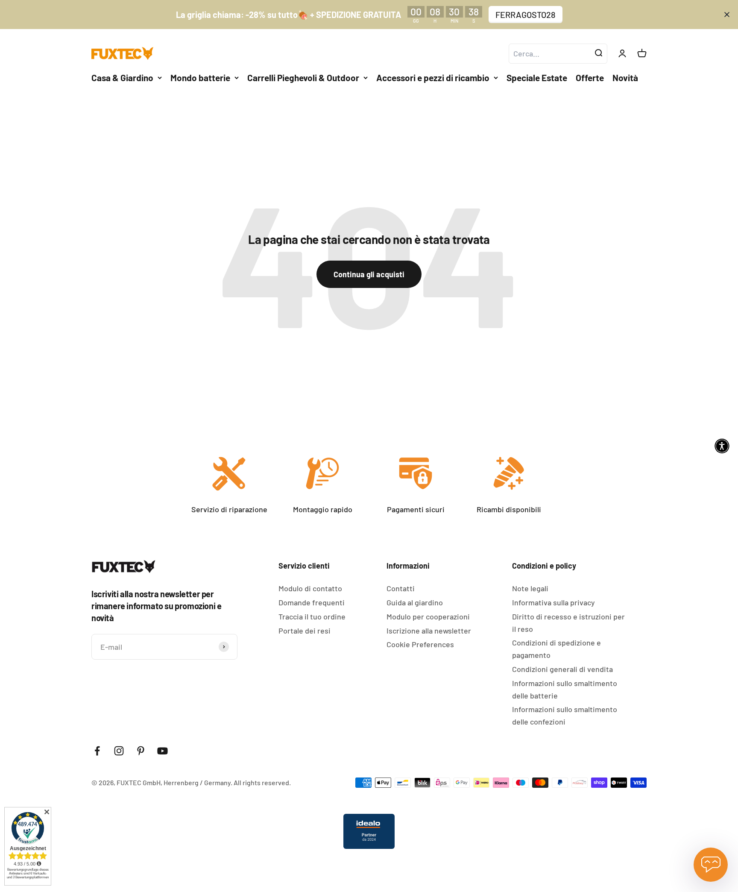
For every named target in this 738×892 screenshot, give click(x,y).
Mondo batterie (200, 77)
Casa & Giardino (122, 77)
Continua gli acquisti (369, 274)
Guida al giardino (415, 602)
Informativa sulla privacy (553, 602)
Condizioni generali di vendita (562, 669)
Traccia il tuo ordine (312, 616)
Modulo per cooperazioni (428, 616)
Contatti (401, 588)
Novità (625, 77)
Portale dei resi (304, 630)
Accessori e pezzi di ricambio (432, 77)
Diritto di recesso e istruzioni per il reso (568, 623)
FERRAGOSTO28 (525, 14)
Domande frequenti (311, 602)
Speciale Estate (537, 77)
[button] (722, 446)
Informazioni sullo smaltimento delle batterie (564, 689)
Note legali (530, 588)
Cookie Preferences (420, 644)
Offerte (590, 77)
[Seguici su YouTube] (162, 751)
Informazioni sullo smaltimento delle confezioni (564, 715)
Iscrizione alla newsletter (429, 630)
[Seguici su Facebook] (97, 751)
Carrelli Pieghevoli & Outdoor (303, 77)
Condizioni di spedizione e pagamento (556, 649)
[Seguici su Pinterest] (140, 751)
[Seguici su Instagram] (119, 751)
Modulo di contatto (310, 588)
